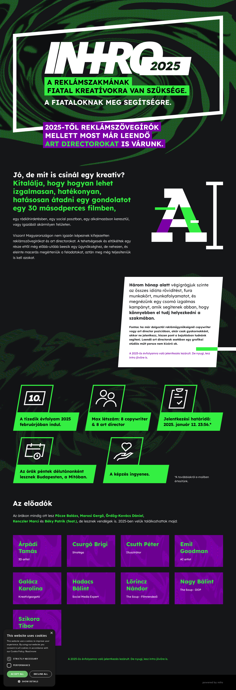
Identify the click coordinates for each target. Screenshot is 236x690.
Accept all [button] (17, 674)
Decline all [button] (41, 674)
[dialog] (29, 658)
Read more (30, 651)
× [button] (51, 633)
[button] (29, 681)
